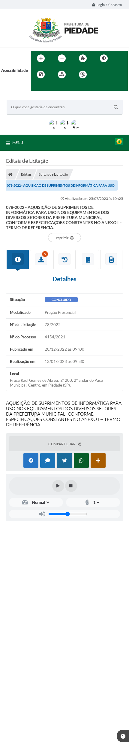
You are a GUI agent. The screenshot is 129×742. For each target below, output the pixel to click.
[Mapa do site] (62, 74)
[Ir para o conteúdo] (100, 74)
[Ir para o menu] (113, 74)
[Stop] (71, 486)
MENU (17, 142)
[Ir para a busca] (37, 86)
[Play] (58, 486)
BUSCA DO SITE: (24, 97)
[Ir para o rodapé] (50, 86)
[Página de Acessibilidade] (83, 74)
